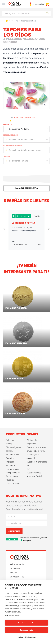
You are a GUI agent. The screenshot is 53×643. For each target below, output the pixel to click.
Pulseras (10, 440)
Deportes (10, 458)
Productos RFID (13, 454)
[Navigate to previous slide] (4, 230)
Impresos (10, 461)
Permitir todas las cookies (26, 623)
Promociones (12, 476)
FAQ (28, 469)
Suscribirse (14, 531)
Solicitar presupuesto (26, 188)
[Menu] (3, 4)
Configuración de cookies (26, 637)
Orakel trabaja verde (35, 451)
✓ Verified (36, 216)
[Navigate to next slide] (49, 230)
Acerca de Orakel (34, 476)
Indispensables (13, 472)
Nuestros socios (33, 472)
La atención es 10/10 (23, 222)
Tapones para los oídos (30, 21)
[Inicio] (16, 4)
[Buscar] (47, 13)
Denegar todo (26, 630)
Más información (12, 615)
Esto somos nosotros (36, 447)
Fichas (9, 443)
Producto (14, 21)
